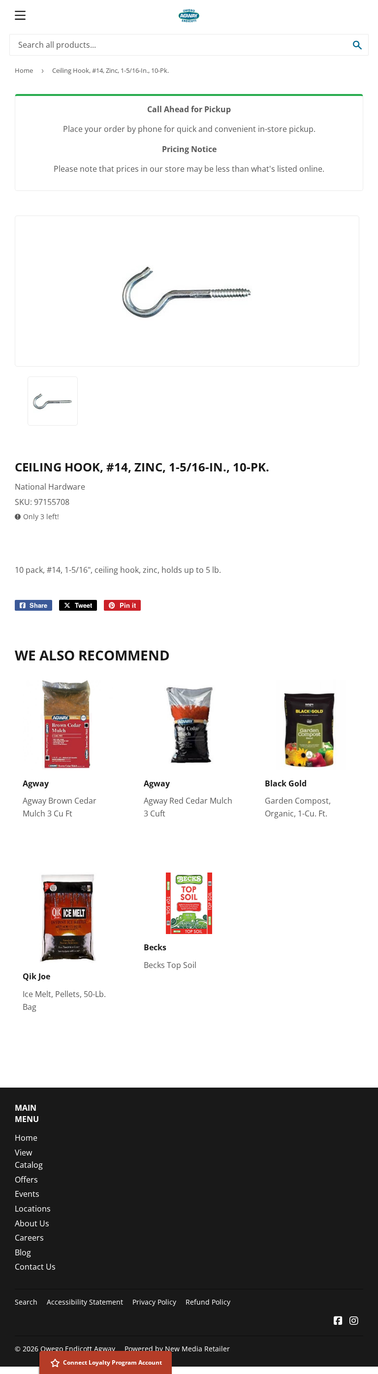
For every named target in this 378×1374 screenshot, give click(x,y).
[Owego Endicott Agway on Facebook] (338, 1321)
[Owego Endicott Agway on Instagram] (353, 1321)
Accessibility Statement (85, 1302)
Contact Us (35, 1266)
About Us (32, 1223)
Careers (29, 1237)
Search (26, 1302)
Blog (23, 1252)
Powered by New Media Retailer (177, 1348)
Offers (26, 1179)
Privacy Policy (154, 1302)
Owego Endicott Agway (77, 1348)
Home (24, 70)
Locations (33, 1208)
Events (27, 1193)
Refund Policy (208, 1302)
